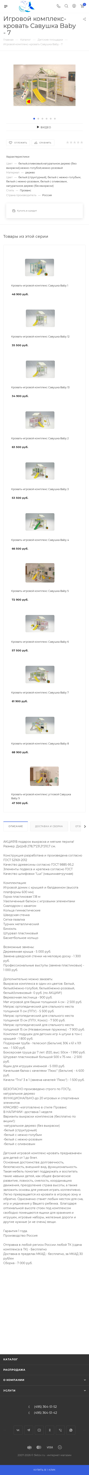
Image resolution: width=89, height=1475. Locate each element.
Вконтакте (18, 1430)
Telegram (28, 1430)
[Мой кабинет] (74, 6)
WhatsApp (70, 1430)
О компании (13, 1380)
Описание (15, 826)
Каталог (10, 1359)
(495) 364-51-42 (45, 1412)
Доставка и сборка (49, 826)
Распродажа (14, 1369)
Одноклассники (49, 1430)
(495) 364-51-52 (45, 1406)
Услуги (9, 1390)
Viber (60, 1430)
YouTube (39, 1430)
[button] (34, 118)
